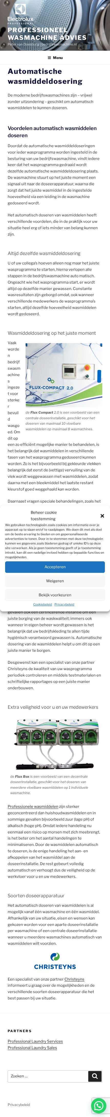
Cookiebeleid (42, 604)
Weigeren (55, 581)
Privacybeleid (64, 604)
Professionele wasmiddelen (33, 806)
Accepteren (55, 567)
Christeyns (74, 979)
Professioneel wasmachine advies (47, 33)
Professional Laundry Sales (32, 1047)
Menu (58, 57)
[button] (102, 515)
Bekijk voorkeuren (55, 595)
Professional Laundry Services (35, 1041)
